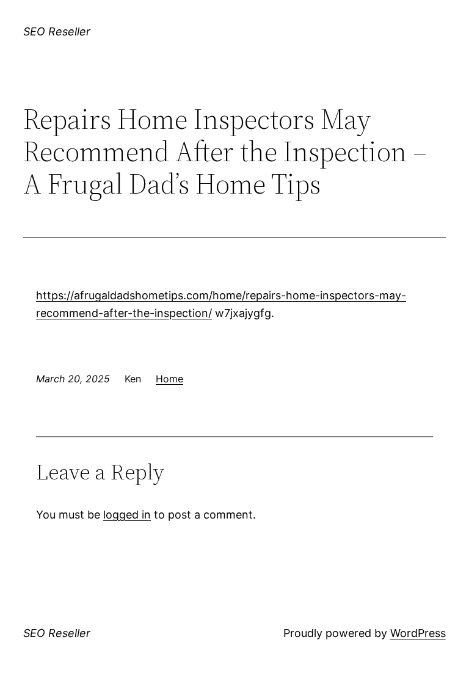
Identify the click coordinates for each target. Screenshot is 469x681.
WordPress (418, 633)
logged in (127, 514)
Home (169, 379)
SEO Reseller (56, 31)
